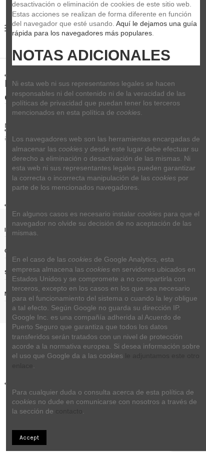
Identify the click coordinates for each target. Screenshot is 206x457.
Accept (29, 437)
